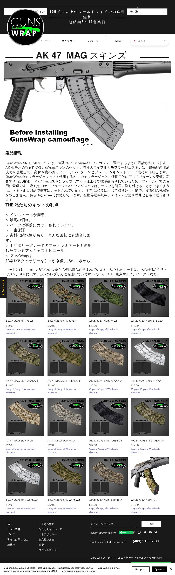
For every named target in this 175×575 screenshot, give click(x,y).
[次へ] (166, 105)
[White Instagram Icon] (139, 532)
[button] (150, 11)
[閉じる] (171, 569)
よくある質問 (46, 524)
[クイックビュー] (25, 297)
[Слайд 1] (83, 144)
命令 (41, 544)
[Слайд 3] (91, 144)
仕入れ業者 (13, 529)
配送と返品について (50, 529)
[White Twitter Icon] (155, 532)
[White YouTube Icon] (150, 532)
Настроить (141, 569)
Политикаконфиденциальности (77, 570)
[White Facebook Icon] (134, 532)
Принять (159, 569)
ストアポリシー (48, 534)
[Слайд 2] (88, 145)
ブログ (11, 534)
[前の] (8, 105)
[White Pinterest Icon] (144, 532)
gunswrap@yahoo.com (103, 532)
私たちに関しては (17, 539)
